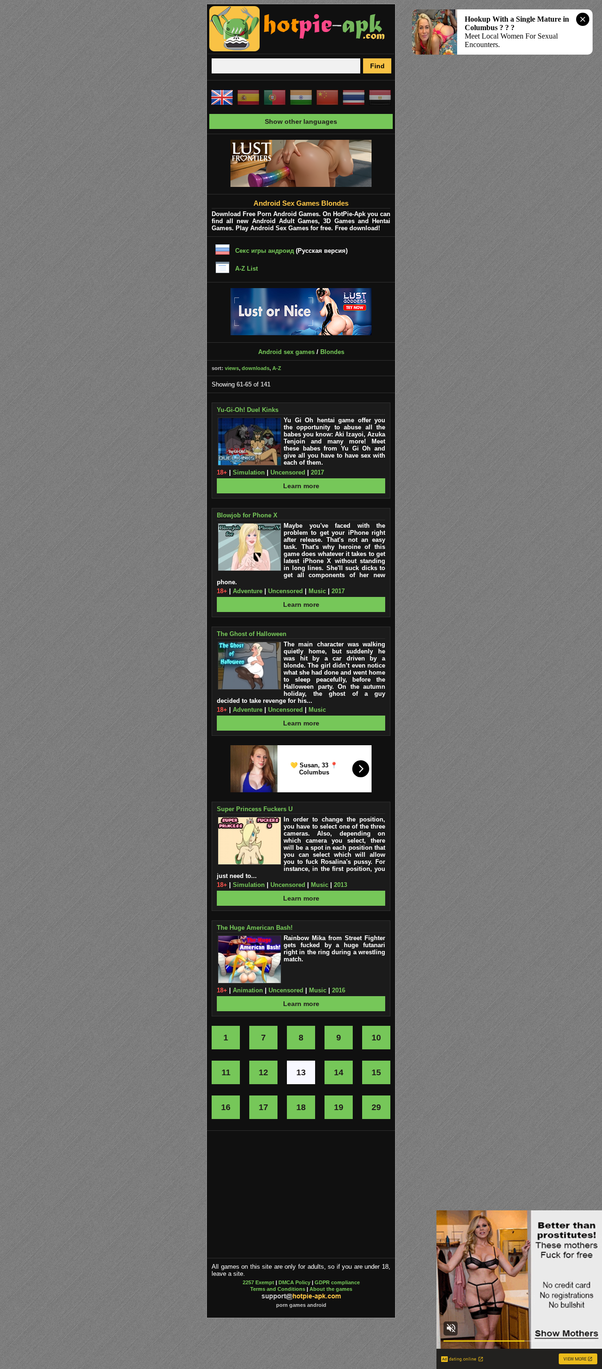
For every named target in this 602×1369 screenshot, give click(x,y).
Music (317, 591)
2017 (317, 472)
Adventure (247, 591)
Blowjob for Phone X (247, 515)
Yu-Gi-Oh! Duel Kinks (247, 409)
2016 (338, 990)
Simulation (249, 472)
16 (225, 1107)
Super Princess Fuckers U (255, 809)
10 (376, 1037)
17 (263, 1107)
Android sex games (286, 351)
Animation (248, 990)
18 (301, 1107)
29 (376, 1107)
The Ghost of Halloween (251, 633)
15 (376, 1072)
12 (263, 1072)
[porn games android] (297, 50)
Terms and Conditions (277, 1289)
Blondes (332, 351)
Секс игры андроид (264, 250)
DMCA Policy (294, 1282)
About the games (330, 1289)
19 (338, 1107)
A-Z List (246, 268)
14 (338, 1072)
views (232, 368)
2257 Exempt (258, 1282)
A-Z (276, 368)
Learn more (301, 486)
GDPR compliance (337, 1282)
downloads (255, 368)
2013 (340, 884)
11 (226, 1072)
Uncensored (287, 472)
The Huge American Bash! (255, 927)
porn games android (301, 1305)
